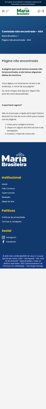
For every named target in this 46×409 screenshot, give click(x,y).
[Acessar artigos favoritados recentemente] (7, 11)
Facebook (11, 241)
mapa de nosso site (25, 133)
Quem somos (8, 192)
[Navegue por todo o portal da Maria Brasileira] (3, 11)
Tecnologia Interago (34, 266)
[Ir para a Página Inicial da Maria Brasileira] (23, 11)
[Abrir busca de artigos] (43, 11)
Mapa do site (8, 201)
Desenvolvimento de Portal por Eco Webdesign (22, 264)
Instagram (11, 237)
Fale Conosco (8, 188)
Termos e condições (11, 221)
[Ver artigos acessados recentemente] (39, 11)
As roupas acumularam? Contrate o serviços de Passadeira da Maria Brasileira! (23, 3)
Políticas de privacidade (13, 217)
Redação (6, 197)
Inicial (4, 184)
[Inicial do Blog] (14, 162)
